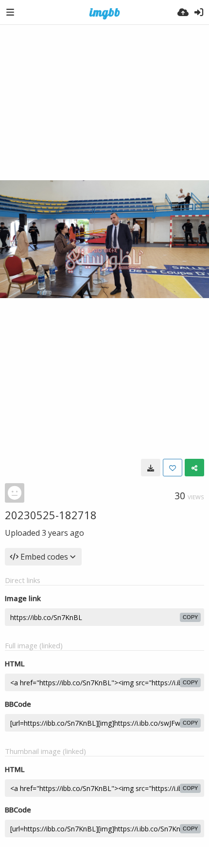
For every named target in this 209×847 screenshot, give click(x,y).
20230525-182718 (51, 515)
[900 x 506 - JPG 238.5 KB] (150, 467)
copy (190, 617)
